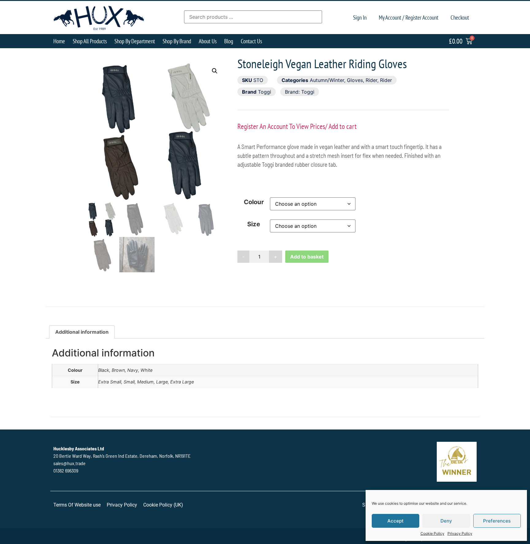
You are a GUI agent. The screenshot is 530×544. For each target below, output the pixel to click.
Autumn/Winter (327, 80)
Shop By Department (134, 41)
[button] (214, 70)
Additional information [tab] (82, 332)
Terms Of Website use (77, 505)
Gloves (355, 80)
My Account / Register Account (408, 17)
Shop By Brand (177, 41)
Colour (254, 202)
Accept (395, 521)
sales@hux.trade (69, 463)
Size (253, 224)
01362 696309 (65, 470)
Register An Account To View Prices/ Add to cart (297, 126)
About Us (208, 41)
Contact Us (251, 41)
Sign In (360, 17)
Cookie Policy (432, 533)
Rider (371, 80)
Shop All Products (90, 41)
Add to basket (307, 257)
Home (59, 41)
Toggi (264, 92)
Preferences (497, 521)
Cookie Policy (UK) (163, 505)
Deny (446, 521)
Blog (228, 41)
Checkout (460, 17)
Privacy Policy (459, 533)
